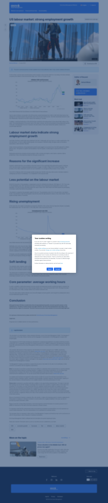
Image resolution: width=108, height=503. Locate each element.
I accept (57, 269)
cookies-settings (42, 248)
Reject (50, 269)
